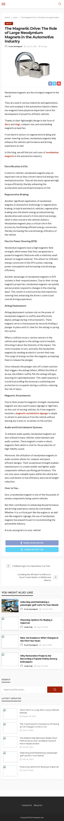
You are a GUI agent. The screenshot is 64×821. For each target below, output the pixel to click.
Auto (8, 23)
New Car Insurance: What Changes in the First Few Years (39, 639)
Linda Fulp (28, 627)
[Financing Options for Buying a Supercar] (10, 770)
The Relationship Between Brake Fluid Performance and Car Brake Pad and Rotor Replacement (38, 741)
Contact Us (27, 805)
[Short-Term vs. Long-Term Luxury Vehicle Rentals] (10, 713)
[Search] (59, 4)
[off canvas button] (3, 4)
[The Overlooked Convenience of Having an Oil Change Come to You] (10, 727)
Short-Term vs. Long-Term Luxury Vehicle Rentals (39, 711)
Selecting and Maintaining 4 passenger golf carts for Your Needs (39, 603)
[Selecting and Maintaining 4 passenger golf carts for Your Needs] (10, 756)
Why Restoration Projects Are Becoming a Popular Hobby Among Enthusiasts (38, 659)
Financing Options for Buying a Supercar (36, 621)
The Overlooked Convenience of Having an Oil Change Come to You (39, 725)
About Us (38, 805)
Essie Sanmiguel (15, 46)
